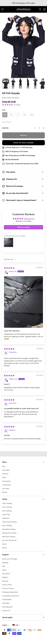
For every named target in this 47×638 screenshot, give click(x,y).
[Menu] (2, 9)
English (4, 625)
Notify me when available (23, 143)
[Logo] (23, 9)
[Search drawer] (40, 9)
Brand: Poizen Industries (10, 98)
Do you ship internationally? (17, 193)
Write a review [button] (23, 227)
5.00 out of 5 (29, 219)
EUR (17, 625)
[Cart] (44, 9)
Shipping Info (11, 179)
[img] (9, 268)
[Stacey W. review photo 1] (23, 302)
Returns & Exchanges (14, 186)
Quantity (5, 128)
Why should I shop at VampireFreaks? (21, 200)
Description (10, 172)
